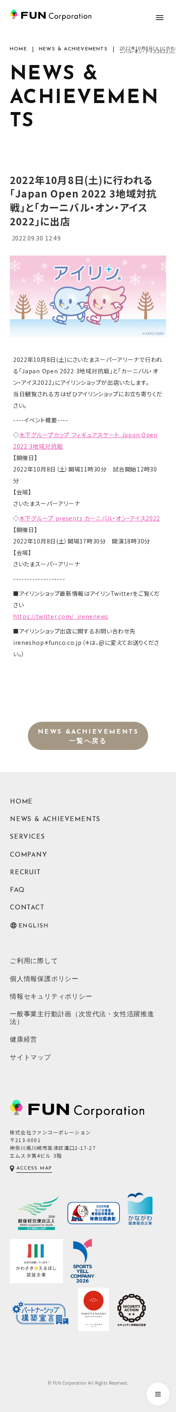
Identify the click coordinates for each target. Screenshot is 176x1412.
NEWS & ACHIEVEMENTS (73, 49)
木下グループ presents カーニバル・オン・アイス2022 (89, 518)
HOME (18, 49)
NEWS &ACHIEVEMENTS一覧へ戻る (88, 736)
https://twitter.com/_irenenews (60, 616)
